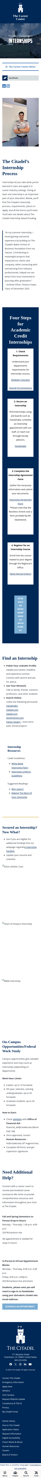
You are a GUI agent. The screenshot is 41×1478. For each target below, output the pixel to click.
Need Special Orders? (20, 573)
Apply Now (7, 1386)
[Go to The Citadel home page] (20, 7)
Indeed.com (12, 709)
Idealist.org (11, 713)
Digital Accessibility (11, 1438)
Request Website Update (13, 1399)
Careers (5, 1450)
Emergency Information (13, 1382)
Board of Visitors (10, 1454)
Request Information (11, 1433)
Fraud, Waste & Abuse (12, 1442)
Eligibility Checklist (20, 379)
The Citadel (16, 1370)
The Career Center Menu (22, 66)
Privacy (5, 1407)
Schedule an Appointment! (20, 1306)
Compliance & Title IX (12, 1403)
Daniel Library (8, 1421)
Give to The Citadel (11, 1425)
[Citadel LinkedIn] (4, 86)
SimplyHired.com (15, 717)
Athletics (6, 1390)
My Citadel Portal (10, 1411)
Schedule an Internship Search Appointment (20, 614)
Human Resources (10, 1446)
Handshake (20, 445)
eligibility (17, 1119)
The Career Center (20, 17)
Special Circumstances (20, 387)
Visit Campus (8, 1395)
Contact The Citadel (11, 1378)
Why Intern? (17, 789)
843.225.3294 (21, 1360)
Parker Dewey (13, 721)
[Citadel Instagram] (8, 86)
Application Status (10, 1429)
